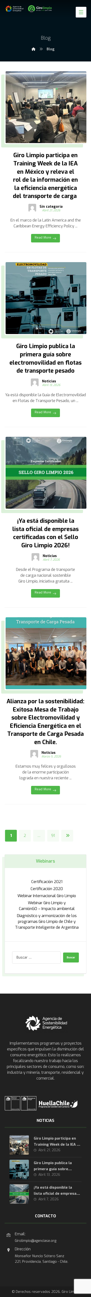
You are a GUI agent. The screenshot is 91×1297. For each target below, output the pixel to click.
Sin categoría (51, 206)
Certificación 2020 (47, 888)
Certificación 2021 (46, 881)
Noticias (49, 381)
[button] (81, 12)
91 (53, 835)
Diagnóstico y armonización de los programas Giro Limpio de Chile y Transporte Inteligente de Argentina (47, 921)
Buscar (71, 957)
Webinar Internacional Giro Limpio (46, 895)
